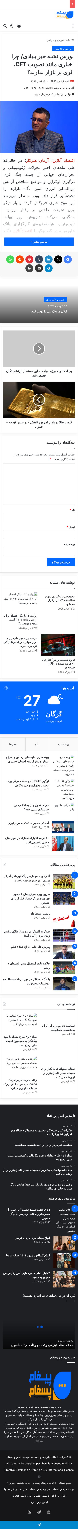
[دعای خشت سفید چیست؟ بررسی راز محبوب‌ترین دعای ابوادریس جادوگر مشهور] (64, 1220)
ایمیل (71, 527)
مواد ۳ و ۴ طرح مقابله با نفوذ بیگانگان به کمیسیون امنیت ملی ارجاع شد (20, 1041)
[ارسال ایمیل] (52, 81)
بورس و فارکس (55, 39)
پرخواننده (63, 744)
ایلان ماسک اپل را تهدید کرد (49, 311)
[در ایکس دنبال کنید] (54, 81)
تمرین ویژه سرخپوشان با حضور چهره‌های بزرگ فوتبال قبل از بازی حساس (30, 898)
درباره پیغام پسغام (40, 1489)
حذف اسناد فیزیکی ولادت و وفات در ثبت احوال (42, 1345)
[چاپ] (29, 268)
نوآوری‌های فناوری (21, 1495)
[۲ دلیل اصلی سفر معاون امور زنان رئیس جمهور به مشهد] (64, 1279)
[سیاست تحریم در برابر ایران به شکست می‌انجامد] (58, 1018)
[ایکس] (58, 259)
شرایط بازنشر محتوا (15, 1489)
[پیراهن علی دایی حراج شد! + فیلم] (64, 952)
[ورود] (19, 26)
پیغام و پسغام (14, 1457)
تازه (37, 744)
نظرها (13, 744)
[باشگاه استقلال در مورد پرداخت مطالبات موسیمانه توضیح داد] (64, 983)
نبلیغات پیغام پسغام (63, 1489)
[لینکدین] (49, 259)
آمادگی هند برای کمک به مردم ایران (28, 823)
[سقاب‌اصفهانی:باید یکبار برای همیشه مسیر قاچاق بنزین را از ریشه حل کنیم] (58, 1061)
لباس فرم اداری (39, 1502)
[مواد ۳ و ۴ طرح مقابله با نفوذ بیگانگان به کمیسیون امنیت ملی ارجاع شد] (20, 1023)
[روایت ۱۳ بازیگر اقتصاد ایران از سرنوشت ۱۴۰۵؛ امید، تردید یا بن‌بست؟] (20, 602)
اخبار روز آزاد (59, 1495)
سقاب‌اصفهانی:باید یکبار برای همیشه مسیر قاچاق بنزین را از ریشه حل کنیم (58, 1073)
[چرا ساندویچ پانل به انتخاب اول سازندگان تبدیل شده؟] (63, 810)
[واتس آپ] (10, 259)
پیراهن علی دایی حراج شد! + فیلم (30, 946)
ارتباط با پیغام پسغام (44, 1482)
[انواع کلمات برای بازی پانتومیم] (64, 1243)
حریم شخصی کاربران (18, 1482)
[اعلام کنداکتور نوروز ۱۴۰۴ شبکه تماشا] (64, 1260)
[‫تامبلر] (39, 259)
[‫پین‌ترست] (29, 259)
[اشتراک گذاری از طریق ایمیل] (39, 268)
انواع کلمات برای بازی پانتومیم (32, 1237)
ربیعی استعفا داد (40, 913)
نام (72, 509)
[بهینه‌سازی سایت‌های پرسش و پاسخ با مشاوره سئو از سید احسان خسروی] (63, 765)
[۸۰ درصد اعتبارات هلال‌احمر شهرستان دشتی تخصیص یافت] (63, 843)
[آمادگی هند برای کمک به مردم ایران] (63, 827)
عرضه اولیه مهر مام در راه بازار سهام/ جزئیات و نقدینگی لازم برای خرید (20, 641)
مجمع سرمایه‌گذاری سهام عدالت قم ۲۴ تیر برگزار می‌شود (60, 600)
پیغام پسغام (65, 1482)
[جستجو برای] (5, 26)
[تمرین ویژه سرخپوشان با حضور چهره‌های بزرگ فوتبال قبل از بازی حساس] (64, 898)
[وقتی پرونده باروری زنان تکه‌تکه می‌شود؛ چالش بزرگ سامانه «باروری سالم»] (20, 1066)
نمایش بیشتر (40, 241)
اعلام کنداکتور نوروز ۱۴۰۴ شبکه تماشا (28, 1255)
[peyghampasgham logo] (65, 15)
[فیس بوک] (68, 259)
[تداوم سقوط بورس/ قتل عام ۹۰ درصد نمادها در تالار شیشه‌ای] (58, 645)
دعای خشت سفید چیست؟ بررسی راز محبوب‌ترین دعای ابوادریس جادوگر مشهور (28, 1214)
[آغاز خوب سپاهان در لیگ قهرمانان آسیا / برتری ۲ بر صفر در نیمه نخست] (64, 882)
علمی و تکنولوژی (55, 299)
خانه (68, 39)
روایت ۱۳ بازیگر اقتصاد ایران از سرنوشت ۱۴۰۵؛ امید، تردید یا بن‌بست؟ (20, 619)
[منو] (73, 26)
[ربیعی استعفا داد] (64, 919)
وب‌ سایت (69, 544)
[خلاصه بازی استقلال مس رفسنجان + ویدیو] (64, 967)
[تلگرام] (49, 268)
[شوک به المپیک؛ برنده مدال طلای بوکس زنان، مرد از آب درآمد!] (64, 935)
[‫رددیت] (20, 259)
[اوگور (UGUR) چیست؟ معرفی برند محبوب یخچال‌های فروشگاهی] (63, 789)
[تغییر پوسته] (12, 26)
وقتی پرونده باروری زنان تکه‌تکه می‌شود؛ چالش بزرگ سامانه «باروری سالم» (20, 1084)
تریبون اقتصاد (41, 1495)
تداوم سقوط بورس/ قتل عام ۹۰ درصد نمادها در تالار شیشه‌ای (58, 663)
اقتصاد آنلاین (63, 81)
